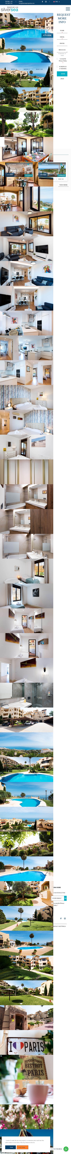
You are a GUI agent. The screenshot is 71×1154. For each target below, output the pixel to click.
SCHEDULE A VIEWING (63, 67)
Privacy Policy (63, 61)
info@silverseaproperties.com (26, 3)
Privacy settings (59, 926)
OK (65, 898)
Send (63, 74)
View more (63, 185)
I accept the (63, 61)
